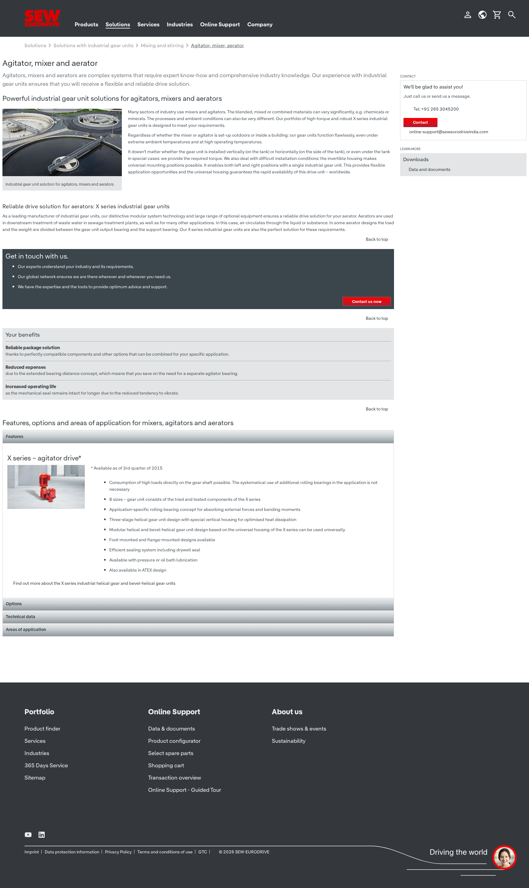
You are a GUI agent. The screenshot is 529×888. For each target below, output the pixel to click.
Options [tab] (14, 604)
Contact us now (366, 301)
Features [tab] (14, 436)
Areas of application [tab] (26, 629)
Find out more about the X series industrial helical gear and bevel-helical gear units (94, 583)
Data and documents (429, 169)
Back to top (377, 239)
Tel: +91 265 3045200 (436, 109)
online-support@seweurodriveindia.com (448, 132)
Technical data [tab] (20, 617)
